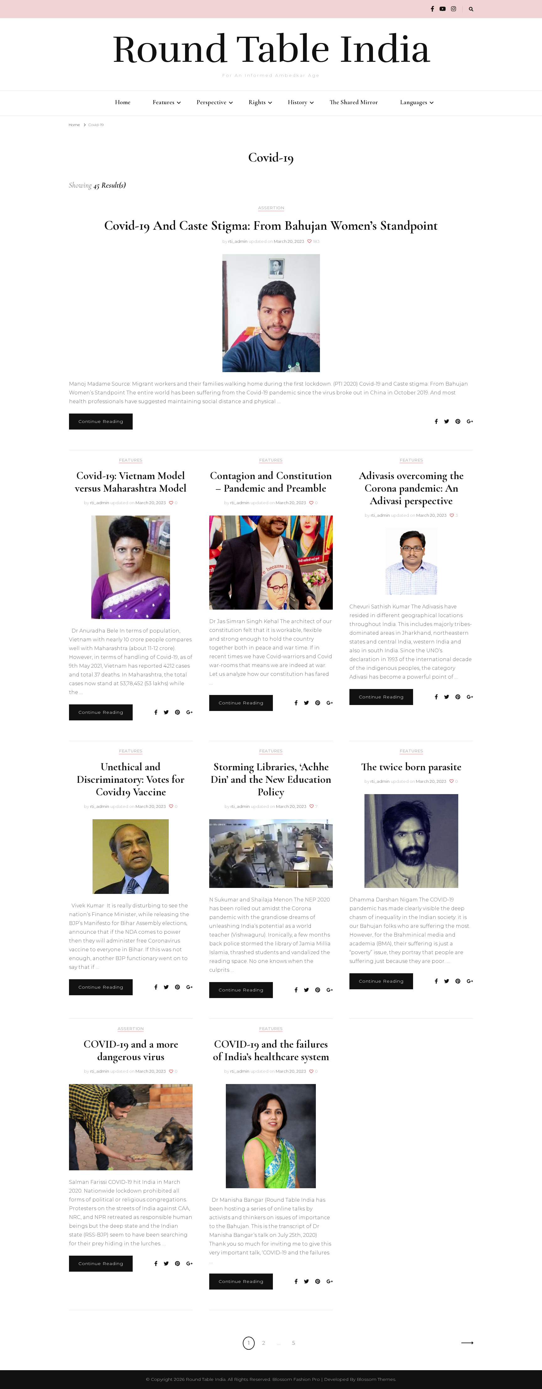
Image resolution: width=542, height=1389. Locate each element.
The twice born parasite (411, 767)
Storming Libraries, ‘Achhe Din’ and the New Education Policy (271, 780)
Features (163, 102)
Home (122, 102)
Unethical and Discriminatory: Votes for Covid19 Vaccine (130, 780)
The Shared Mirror (354, 102)
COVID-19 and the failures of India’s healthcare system (271, 1050)
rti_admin (237, 241)
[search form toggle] (471, 9)
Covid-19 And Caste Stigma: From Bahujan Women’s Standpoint (271, 225)
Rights (257, 102)
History (297, 102)
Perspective (211, 102)
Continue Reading (100, 421)
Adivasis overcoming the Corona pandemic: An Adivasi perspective (411, 488)
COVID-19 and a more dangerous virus (130, 1050)
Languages (413, 102)
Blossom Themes (376, 1379)
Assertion (271, 208)
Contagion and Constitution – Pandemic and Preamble (271, 482)
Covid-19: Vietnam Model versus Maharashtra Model (131, 482)
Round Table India (271, 49)
